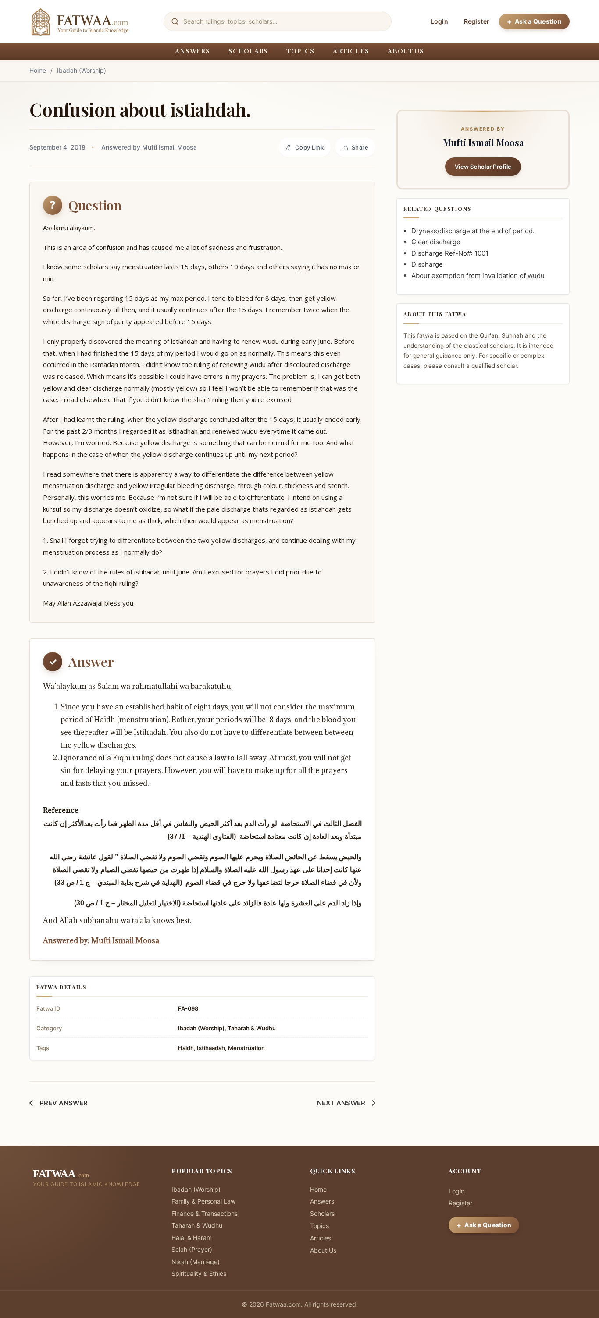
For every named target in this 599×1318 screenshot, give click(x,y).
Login (439, 21)
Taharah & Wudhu (252, 1028)
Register (476, 21)
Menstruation (246, 1047)
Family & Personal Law (203, 1201)
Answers (192, 50)
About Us (406, 50)
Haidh (186, 1047)
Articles (351, 50)
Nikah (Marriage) (195, 1261)
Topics (300, 50)
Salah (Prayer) (191, 1249)
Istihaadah (211, 1047)
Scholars (248, 50)
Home (37, 70)
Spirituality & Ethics (198, 1273)
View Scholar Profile (483, 166)
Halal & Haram (191, 1237)
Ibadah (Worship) (81, 70)
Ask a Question (538, 21)
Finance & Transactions (204, 1213)
